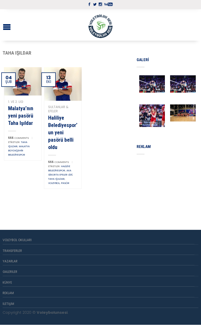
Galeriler (10, 272)
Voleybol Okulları (17, 240)
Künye (7, 282)
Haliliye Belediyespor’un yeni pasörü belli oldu (62, 132)
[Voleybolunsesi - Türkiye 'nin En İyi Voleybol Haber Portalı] (100, 25)
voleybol (54, 183)
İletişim (8, 304)
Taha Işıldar (56, 179)
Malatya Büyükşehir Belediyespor (19, 150)
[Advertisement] (169, 186)
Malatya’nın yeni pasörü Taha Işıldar (20, 115)
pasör (65, 183)
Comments (18, 138)
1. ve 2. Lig (15, 101)
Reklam (8, 293)
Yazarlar (10, 261)
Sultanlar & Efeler (58, 109)
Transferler (12, 251)
